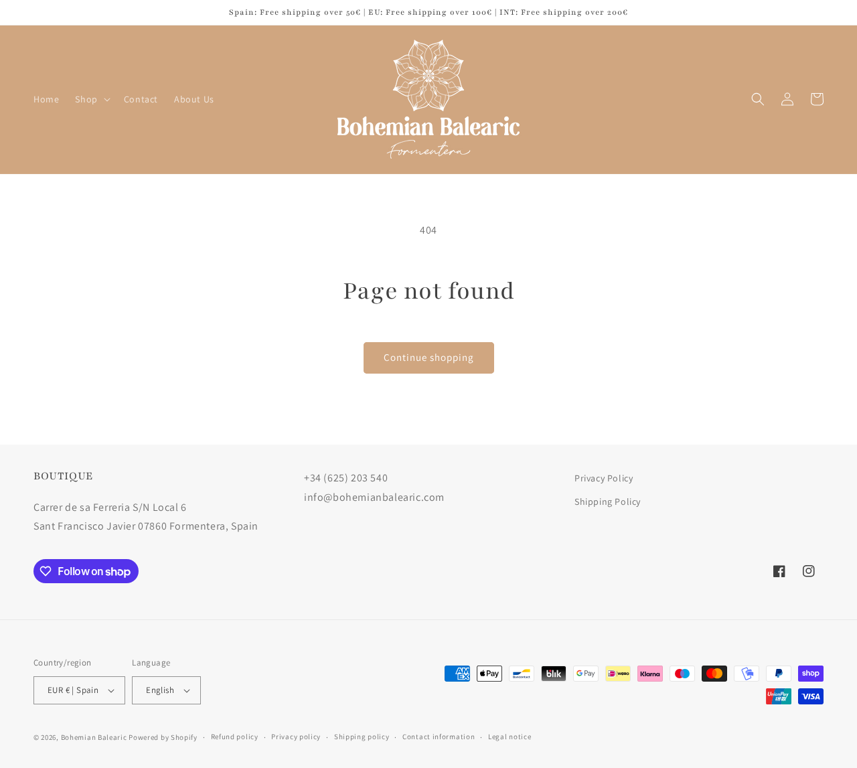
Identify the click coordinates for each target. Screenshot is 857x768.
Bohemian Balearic (94, 737)
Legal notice (509, 736)
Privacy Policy (603, 478)
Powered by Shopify (163, 737)
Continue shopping (429, 357)
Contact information (438, 736)
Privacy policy (296, 736)
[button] (91, 99)
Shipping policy (362, 736)
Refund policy (234, 736)
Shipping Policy (607, 501)
